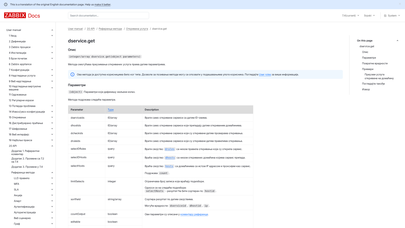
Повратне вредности (375, 63)
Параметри (369, 57)
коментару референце (194, 214)
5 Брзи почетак (18, 58)
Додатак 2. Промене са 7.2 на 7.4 (27, 160)
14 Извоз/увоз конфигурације (27, 111)
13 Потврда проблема (22, 106)
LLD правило (22, 178)
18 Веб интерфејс (19, 134)
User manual (13, 30)
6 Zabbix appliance (20, 64)
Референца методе (23, 172)
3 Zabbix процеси (19, 47)
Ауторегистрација (25, 212)
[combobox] (109, 16)
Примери (367, 69)
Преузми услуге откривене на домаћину (379, 76)
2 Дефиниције (17, 41)
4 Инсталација (17, 52)
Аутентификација (24, 206)
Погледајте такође (373, 83)
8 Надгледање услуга (22, 75)
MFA (16, 183)
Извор (366, 89)
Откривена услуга (137, 28)
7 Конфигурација (19, 69)
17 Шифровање (18, 128)
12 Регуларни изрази (21, 100)
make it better (102, 4)
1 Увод (12, 35)
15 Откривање (17, 117)
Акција (18, 195)
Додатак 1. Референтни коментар (25, 152)
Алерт (17, 201)
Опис (365, 52)
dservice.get (367, 46)
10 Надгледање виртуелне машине (25, 88)
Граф (17, 223)
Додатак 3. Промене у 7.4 (27, 166)
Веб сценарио (22, 218)
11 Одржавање (17, 94)
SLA (16, 189)
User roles (265, 74)
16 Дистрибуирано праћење (26, 123)
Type (111, 109)
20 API (13, 145)
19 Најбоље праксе (20, 140)
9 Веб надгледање (20, 81)
